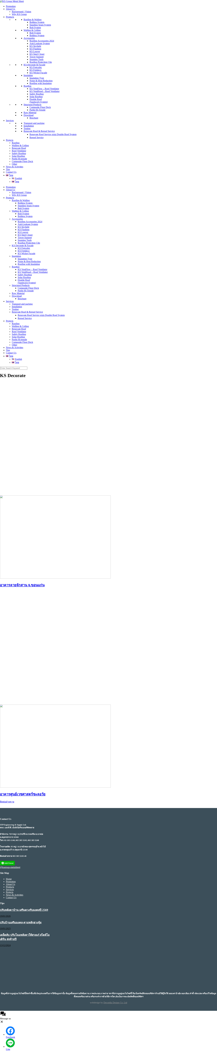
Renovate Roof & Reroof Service (39, 131)
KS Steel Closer (37, 54)
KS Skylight (35, 46)
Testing (27, 128)
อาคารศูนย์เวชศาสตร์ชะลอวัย (22, 794)
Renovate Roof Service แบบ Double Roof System (53, 134)
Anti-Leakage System (40, 43)
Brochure (34, 118)
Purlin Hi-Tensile (37, 110)
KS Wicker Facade (38, 72)
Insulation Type (37, 78)
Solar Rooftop (36, 96)
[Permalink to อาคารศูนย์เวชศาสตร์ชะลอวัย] (55, 787)
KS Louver (35, 51)
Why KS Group (19, 14)
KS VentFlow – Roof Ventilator (44, 88)
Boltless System (37, 22)
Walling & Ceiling (32, 30)
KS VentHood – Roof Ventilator (44, 91)
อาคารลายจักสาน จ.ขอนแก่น (22, 585)
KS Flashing (35, 49)
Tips (8, 169)
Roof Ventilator (19, 151)
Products (10, 17)
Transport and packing (34, 123)
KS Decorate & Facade (34, 64)
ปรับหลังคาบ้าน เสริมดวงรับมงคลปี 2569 (24, 909)
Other (14, 164)
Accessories (29, 38)
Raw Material (30, 112)
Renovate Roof (19, 148)
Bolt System (35, 27)
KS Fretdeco (35, 70)
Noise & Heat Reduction (41, 80)
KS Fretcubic (36, 67)
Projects (9, 140)
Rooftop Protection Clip (41, 62)
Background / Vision (21, 11)
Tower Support (37, 56)
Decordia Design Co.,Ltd (115, 1002)
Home (9, 879)
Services (10, 120)
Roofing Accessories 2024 (42, 41)
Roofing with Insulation (41, 83)
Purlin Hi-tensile (19, 158)
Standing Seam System (40, 25)
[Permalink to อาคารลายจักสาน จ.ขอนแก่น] (55, 577)
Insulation (28, 75)
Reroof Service (37, 137)
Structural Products (32, 104)
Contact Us (11, 172)
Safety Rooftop (37, 94)
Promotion (11, 6)
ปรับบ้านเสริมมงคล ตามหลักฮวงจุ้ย (20, 922)
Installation (29, 126)
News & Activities (14, 166)
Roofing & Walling (32, 19)
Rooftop (27, 86)
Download (29, 115)
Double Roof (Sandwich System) (39, 100)
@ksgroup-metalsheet (10, 867)
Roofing (15, 143)
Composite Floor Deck (40, 107)
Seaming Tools (36, 59)
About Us (10, 9)
